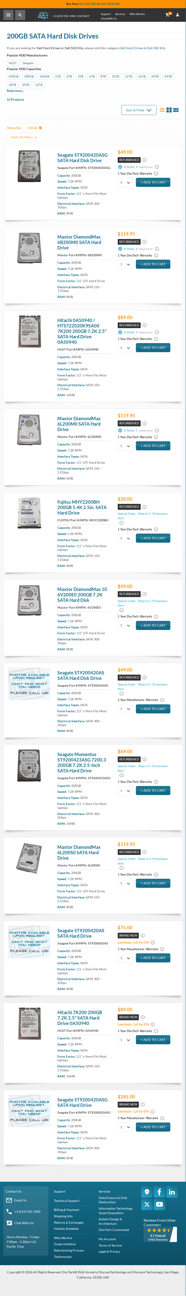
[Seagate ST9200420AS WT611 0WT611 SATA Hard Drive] (29, 684)
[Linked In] (172, 1192)
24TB (168, 76)
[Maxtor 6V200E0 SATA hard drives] (29, 600)
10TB (115, 76)
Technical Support (66, 1201)
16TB (141, 76)
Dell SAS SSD (87, 4)
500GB (44, 76)
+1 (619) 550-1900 (64, 16)
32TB (38, 85)
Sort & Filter (135, 110)
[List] (162, 110)
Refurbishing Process (69, 1250)
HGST (13, 63)
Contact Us (13, 1191)
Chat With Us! (24, 1223)
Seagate (28, 63)
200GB (32, 128)
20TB (155, 76)
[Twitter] (147, 1204)
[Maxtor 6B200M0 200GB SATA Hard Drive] (29, 248)
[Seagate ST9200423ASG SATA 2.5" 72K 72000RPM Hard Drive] (29, 765)
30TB (25, 85)
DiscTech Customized (114, 1230)
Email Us (20, 1200)
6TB (92, 76)
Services (120, 14)
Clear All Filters (21, 137)
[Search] (20, 15)
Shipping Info (63, 1216)
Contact (83, 16)
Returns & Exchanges (68, 1222)
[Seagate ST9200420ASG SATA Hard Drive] (29, 166)
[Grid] (175, 110)
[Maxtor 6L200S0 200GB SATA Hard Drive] (29, 858)
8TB (103, 76)
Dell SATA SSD (110, 4)
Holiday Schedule (66, 1228)
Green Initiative (65, 1244)
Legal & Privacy (109, 1251)
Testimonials (63, 1257)
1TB (58, 76)
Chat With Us (109, 18)
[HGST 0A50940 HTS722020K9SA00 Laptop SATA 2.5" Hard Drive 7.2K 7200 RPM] (29, 331)
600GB (13, 76)
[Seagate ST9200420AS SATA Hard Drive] (29, 941)
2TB (69, 76)
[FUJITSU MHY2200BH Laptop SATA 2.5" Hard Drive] (29, 513)
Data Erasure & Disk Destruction (113, 1200)
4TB (80, 76)
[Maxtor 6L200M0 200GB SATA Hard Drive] (29, 429)
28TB (12, 85)
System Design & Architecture (110, 1221)
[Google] (147, 1192)
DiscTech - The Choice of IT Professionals (42, 15)
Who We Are (137, 14)
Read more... (15, 91)
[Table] (169, 110)
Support (106, 14)
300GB (29, 76)
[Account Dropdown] (177, 15)
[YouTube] (159, 1204)
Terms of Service (110, 1245)
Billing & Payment (66, 1210)
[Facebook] (159, 1192)
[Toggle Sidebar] (8, 15)
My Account (107, 1239)
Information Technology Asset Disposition (115, 1210)
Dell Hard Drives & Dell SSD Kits (143, 48)
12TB (128, 76)
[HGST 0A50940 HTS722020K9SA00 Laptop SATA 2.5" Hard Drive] (29, 1023)
